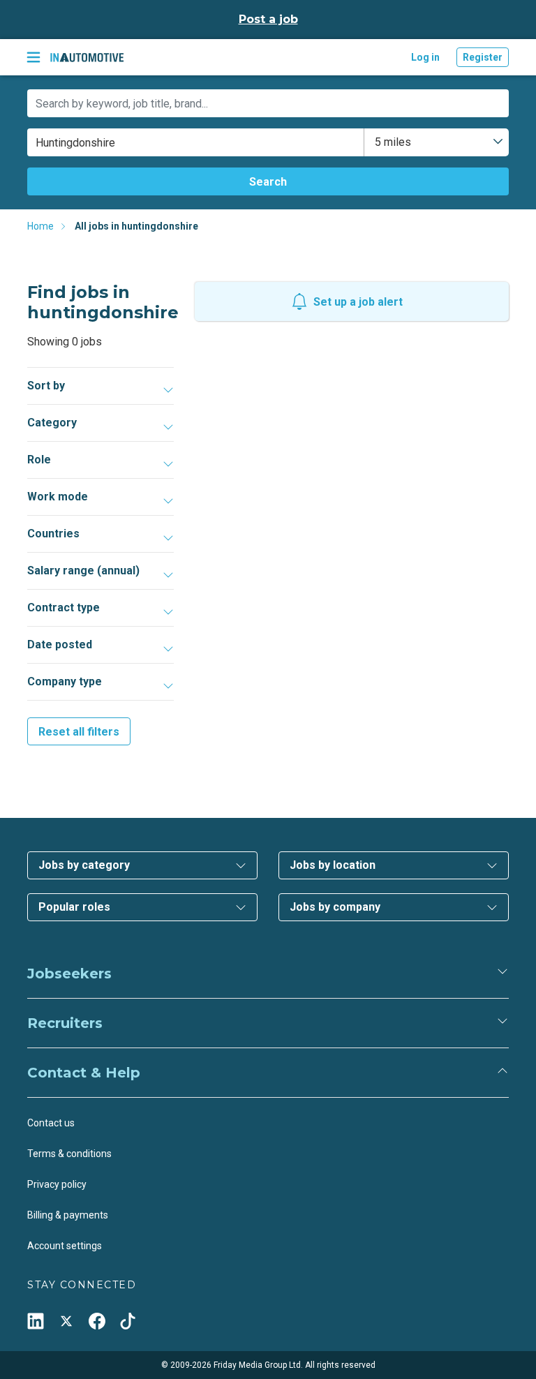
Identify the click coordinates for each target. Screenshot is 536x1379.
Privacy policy (57, 1184)
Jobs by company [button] (335, 907)
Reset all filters (78, 731)
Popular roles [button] (74, 907)
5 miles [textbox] (393, 142)
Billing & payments (67, 1215)
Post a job (268, 19)
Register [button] (482, 57)
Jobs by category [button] (84, 865)
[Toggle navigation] (33, 57)
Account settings (64, 1245)
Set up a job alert (358, 301)
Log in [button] (425, 57)
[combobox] (436, 142)
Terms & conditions (69, 1153)
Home (40, 226)
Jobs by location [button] (332, 865)
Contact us (51, 1122)
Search (268, 181)
